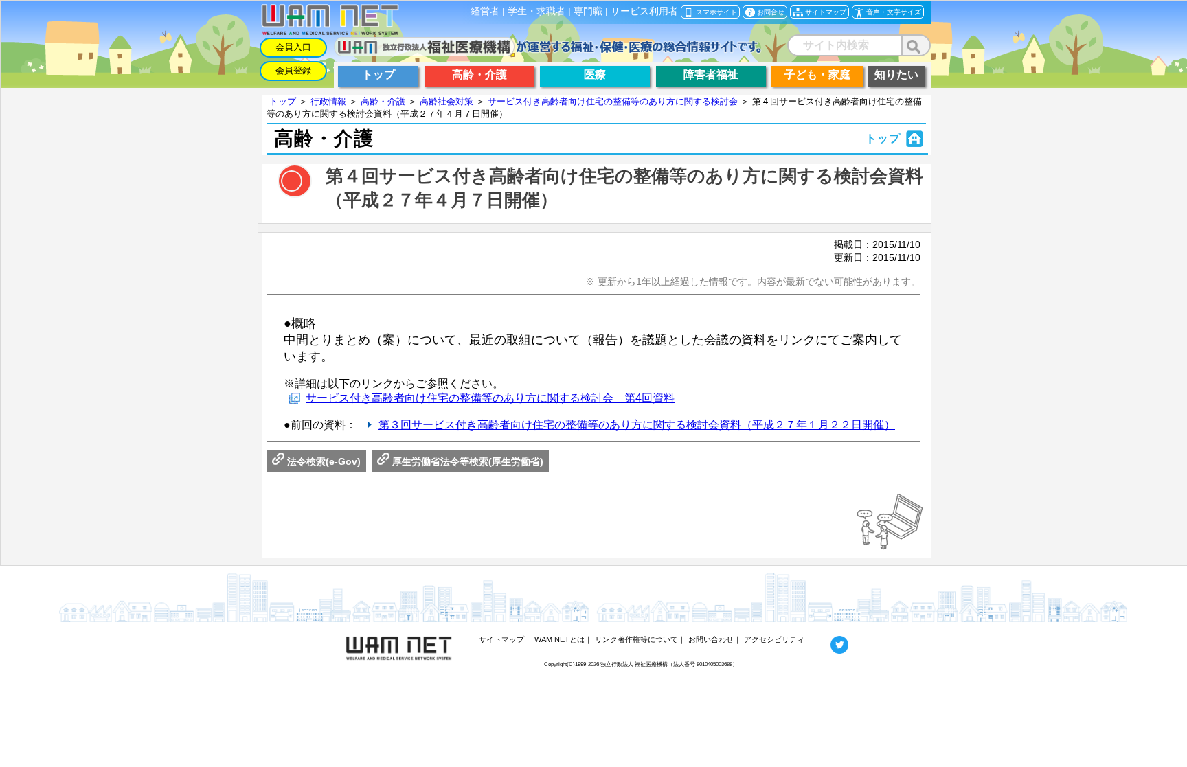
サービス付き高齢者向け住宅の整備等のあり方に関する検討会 (613, 101)
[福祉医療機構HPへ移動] (548, 52)
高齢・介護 (383, 101)
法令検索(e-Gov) (322, 461)
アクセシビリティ (774, 639)
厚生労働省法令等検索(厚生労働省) (466, 461)
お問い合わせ (711, 639)
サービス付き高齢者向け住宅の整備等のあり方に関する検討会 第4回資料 (490, 398)
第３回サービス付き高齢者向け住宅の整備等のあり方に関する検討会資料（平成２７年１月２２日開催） (636, 425)
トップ (282, 101)
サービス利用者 (644, 11)
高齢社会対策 (446, 101)
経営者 (485, 11)
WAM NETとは (559, 639)
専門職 (588, 11)
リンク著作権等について (636, 639)
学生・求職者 (536, 11)
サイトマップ (501, 639)
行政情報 (328, 101)
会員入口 (293, 47)
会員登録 (293, 70)
